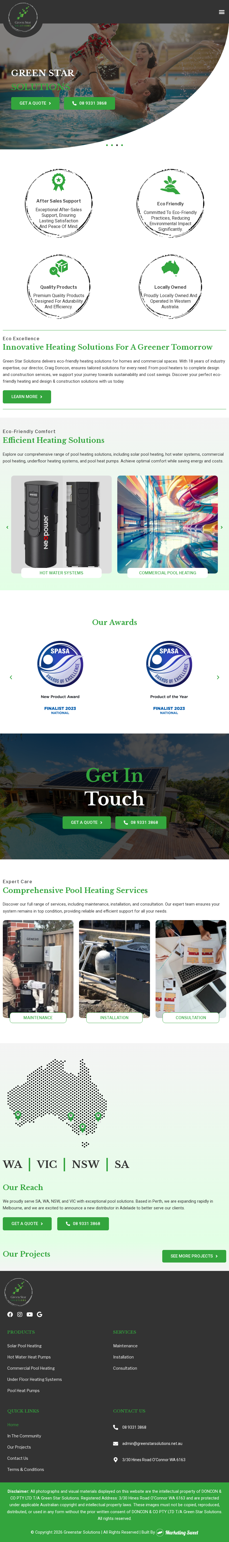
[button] (221, 12)
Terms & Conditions (25, 1469)
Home (13, 1424)
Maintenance (125, 1345)
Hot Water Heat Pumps (29, 1357)
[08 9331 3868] (115, 1427)
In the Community (24, 1435)
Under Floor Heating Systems (34, 1379)
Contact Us (17, 1458)
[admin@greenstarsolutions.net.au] (115, 1443)
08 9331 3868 (134, 1427)
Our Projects (19, 1447)
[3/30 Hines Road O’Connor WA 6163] (115, 1459)
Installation (123, 1357)
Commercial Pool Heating (31, 1368)
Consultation (125, 1368)
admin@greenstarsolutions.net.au (152, 1443)
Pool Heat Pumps (23, 1390)
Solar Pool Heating (24, 1345)
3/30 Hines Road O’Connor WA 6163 (153, 1460)
